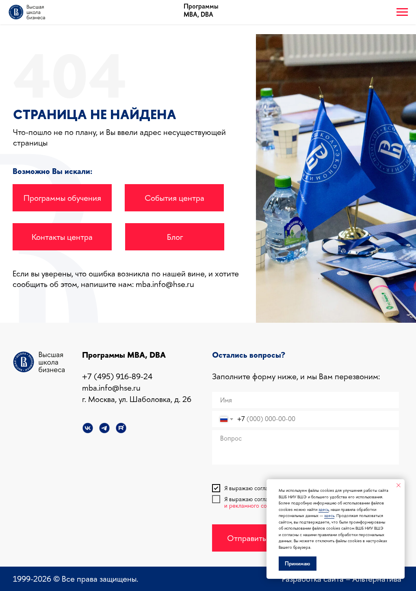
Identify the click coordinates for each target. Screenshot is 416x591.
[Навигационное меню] (402, 12)
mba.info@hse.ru (165, 283)
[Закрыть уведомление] (398, 485)
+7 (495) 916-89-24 (117, 376)
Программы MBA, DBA (201, 10)
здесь (323, 509)
